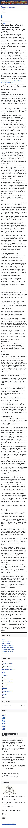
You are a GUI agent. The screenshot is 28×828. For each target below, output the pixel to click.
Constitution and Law (7, 666)
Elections (4, 694)
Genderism (4, 675)
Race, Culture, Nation (7, 663)
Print (4, 23)
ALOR (3, 639)
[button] (14, 15)
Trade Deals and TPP (7, 691)
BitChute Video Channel (7, 647)
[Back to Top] (25, 825)
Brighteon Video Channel (8, 649)
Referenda (4, 688)
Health (3, 672)
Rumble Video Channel (7, 651)
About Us (4, 697)
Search (4, 12)
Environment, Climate (7, 681)
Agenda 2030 (5, 685)
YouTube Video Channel (7, 645)
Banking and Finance (7, 678)
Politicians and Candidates (8, 669)
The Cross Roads (6, 643)
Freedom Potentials (7, 641)
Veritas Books (5, 653)
